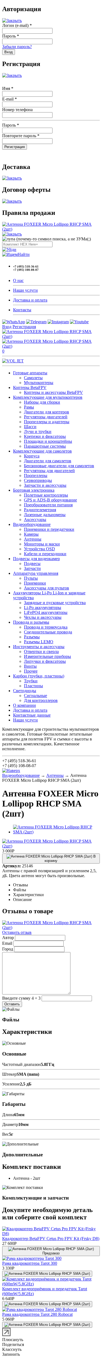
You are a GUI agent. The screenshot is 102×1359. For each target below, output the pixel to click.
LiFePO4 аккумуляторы (45, 612)
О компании (24, 705)
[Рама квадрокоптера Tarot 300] (31, 1258)
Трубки (31, 681)
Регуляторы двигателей (45, 417)
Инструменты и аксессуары (38, 646)
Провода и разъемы (31, 622)
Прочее (31, 671)
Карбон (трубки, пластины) (38, 676)
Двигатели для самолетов (47, 461)
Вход (6, 326)
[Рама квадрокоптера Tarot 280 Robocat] (39, 1309)
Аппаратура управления (35, 573)
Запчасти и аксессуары (45, 485)
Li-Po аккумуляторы (42, 607)
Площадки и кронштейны (48, 441)
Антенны (32, 539)
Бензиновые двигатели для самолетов (59, 465)
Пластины (33, 685)
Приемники (35, 583)
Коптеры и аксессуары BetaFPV (53, 392)
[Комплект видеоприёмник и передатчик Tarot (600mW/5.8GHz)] (51, 1284)
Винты (30, 666)
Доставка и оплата (30, 300)
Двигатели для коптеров (46, 412)
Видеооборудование (32, 524)
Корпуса (31, 456)
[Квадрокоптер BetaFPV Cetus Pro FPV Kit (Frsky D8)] (51, 1233)
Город (7, 949)
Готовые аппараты (30, 373)
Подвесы (32, 563)
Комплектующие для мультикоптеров (47, 397)
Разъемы (32, 637)
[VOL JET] (13, 361)
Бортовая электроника (33, 490)
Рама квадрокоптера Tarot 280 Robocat (37, 1314)
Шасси (30, 426)
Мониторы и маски (42, 544)
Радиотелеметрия (40, 509)
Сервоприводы (38, 480)
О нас (18, 280)
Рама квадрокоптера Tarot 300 (29, 1263)
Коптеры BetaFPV (30, 387)
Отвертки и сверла (41, 651)
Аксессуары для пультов (46, 588)
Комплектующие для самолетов (42, 451)
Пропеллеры (35, 475)
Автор (8, 937)
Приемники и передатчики (49, 529)
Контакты (22, 309)
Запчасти (32, 568)
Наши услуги (25, 290)
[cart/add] (47, 1274)
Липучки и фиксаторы (45, 661)
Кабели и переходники (45, 553)
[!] (9, 249)
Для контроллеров (41, 700)
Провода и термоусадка (45, 627)
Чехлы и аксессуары (42, 617)
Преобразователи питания (48, 505)
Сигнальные (35, 695)
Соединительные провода (48, 632)
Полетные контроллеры (46, 495)
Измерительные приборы (47, 656)
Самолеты (33, 377)
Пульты (31, 578)
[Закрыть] (12, 20)
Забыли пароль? (17, 46)
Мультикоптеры (38, 382)
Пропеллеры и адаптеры (46, 421)
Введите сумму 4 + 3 (21, 998)
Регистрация (24, 326)
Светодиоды (24, 690)
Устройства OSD (39, 549)
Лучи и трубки (37, 431)
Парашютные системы (45, 446)
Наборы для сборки (42, 402)
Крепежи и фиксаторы (45, 436)
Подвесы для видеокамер (36, 558)
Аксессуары (35, 519)
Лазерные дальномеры (45, 514)
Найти (24, 254)
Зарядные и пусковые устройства (55, 602)
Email (7, 943)
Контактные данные (32, 715)
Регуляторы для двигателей (49, 470)
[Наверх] (11, 770)
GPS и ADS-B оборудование (50, 500)
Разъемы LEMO (38, 641)
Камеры (31, 534)
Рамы (29, 407)
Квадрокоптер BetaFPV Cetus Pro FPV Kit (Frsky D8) (50, 1238)
